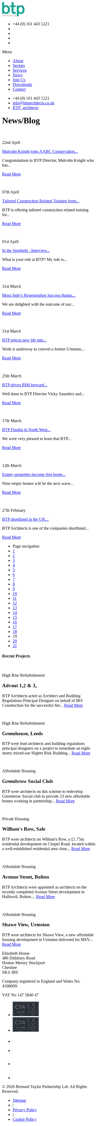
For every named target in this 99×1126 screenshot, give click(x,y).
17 (15, 627)
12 (15, 603)
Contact (19, 89)
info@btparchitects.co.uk (33, 103)
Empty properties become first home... (33, 474)
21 (15, 646)
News (17, 75)
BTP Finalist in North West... (26, 429)
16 (15, 622)
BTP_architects (25, 107)
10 (15, 593)
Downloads (22, 84)
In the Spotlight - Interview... (26, 250)
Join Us (19, 79)
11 (15, 598)
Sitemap (19, 1100)
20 (15, 641)
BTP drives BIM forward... (24, 385)
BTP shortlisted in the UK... (25, 519)
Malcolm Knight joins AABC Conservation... (40, 151)
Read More (11, 174)
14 (15, 612)
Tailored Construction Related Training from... (40, 201)
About (18, 61)
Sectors (19, 65)
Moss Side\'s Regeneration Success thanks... (39, 295)
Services (20, 70)
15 (15, 617)
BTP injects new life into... (24, 340)
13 (15, 608)
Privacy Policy (25, 1110)
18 (15, 631)
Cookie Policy (24, 1119)
